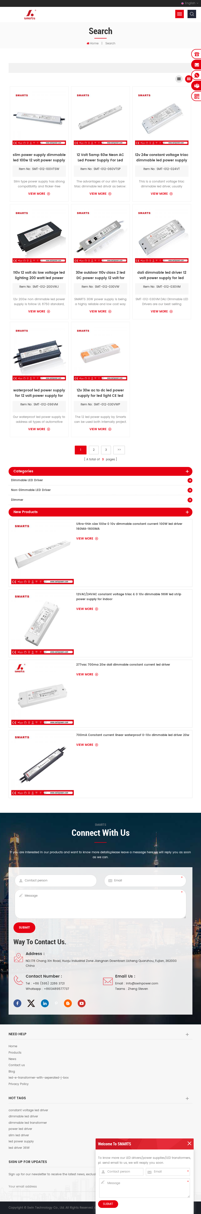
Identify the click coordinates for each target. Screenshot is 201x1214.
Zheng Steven (138, 989)
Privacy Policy (19, 1084)
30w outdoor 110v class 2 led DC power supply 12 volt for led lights (100, 275)
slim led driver (19, 1135)
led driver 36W (19, 1148)
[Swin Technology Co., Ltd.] (29, 14)
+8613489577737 (56, 989)
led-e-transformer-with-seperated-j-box (39, 1078)
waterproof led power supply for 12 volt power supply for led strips (39, 393)
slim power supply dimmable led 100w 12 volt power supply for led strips (39, 157)
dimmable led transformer (28, 1123)
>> (119, 450)
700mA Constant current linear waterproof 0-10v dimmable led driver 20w (132, 735)
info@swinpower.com (142, 983)
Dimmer (17, 500)
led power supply (21, 1141)
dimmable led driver (23, 1116)
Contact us (17, 1065)
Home (94, 43)
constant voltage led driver (28, 1110)
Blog (12, 1072)
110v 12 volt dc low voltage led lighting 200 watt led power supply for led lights (39, 275)
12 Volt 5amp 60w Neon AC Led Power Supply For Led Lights (100, 157)
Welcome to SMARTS (114, 1144)
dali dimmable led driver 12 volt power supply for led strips (161, 275)
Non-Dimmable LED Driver (31, 490)
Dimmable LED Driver (27, 480)
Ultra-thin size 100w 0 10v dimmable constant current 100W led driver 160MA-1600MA (129, 526)
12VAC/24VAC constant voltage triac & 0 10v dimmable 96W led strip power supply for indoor (128, 597)
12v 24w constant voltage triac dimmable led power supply (161, 157)
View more (36, 194)
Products (15, 1053)
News (12, 1059)
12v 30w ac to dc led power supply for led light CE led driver (100, 393)
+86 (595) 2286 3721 (49, 983)
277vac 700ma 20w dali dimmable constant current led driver (123, 664)
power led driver (20, 1129)
